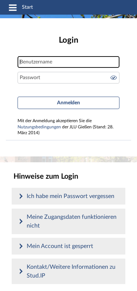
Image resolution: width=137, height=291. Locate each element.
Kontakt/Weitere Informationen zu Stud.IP (71, 271)
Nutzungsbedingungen (39, 127)
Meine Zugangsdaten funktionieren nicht (72, 221)
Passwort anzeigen (113, 77)
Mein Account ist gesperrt (60, 246)
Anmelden (68, 102)
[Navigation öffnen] (12, 8)
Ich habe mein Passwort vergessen (70, 196)
